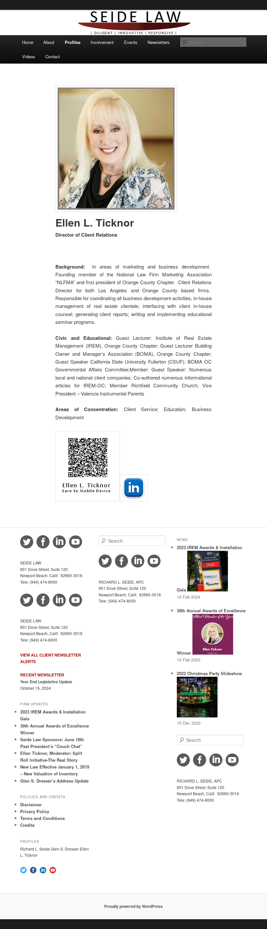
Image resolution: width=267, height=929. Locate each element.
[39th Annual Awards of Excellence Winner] (212, 653)
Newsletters (159, 42)
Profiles (72, 42)
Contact (52, 56)
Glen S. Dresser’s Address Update (54, 781)
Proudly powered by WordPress (133, 906)
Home (27, 42)
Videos (28, 56)
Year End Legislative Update (46, 682)
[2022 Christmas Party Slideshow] (197, 716)
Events (130, 42)
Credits (27, 825)
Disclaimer (31, 804)
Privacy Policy (34, 811)
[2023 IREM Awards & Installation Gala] (207, 590)
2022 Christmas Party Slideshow (209, 673)
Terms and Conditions (42, 818)
